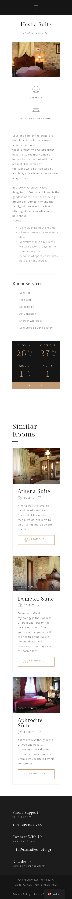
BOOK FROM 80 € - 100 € (34, 540)
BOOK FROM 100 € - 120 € (35, 774)
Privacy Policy (22, 894)
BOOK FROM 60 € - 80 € (34, 661)
